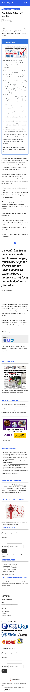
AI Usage (10, 683)
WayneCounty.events (16, 473)
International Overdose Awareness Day (18, 467)
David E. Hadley (6, 571)
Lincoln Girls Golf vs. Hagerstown (17, 454)
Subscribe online (6, 411)
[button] (5, 340)
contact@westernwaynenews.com (10, 604)
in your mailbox (19, 392)
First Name (4, 537)
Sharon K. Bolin (6, 569)
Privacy (6, 683)
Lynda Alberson (6, 566)
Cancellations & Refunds (18, 683)
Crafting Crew (13, 470)
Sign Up (4, 550)
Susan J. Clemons (7, 567)
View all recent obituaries (8, 574)
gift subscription (24, 522)
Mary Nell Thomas (7, 564)
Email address (5, 546)
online (7, 392)
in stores (12, 392)
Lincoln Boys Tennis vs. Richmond (17, 460)
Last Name (4, 542)
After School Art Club (14, 452)
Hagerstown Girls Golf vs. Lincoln (17, 457)
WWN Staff (8, 20)
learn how (4, 556)
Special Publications (11, 9)
